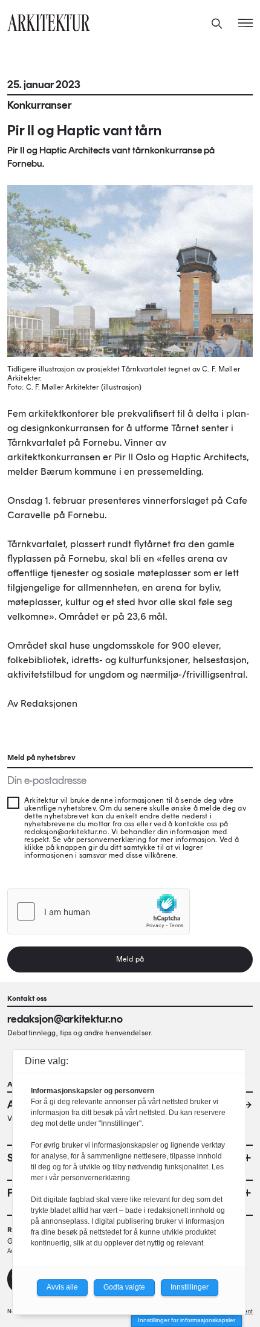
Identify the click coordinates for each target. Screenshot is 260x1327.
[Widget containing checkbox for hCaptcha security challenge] (98, 911)
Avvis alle (62, 1287)
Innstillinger (190, 1287)
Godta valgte (124, 1287)
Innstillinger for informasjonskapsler (186, 1320)
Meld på (130, 959)
